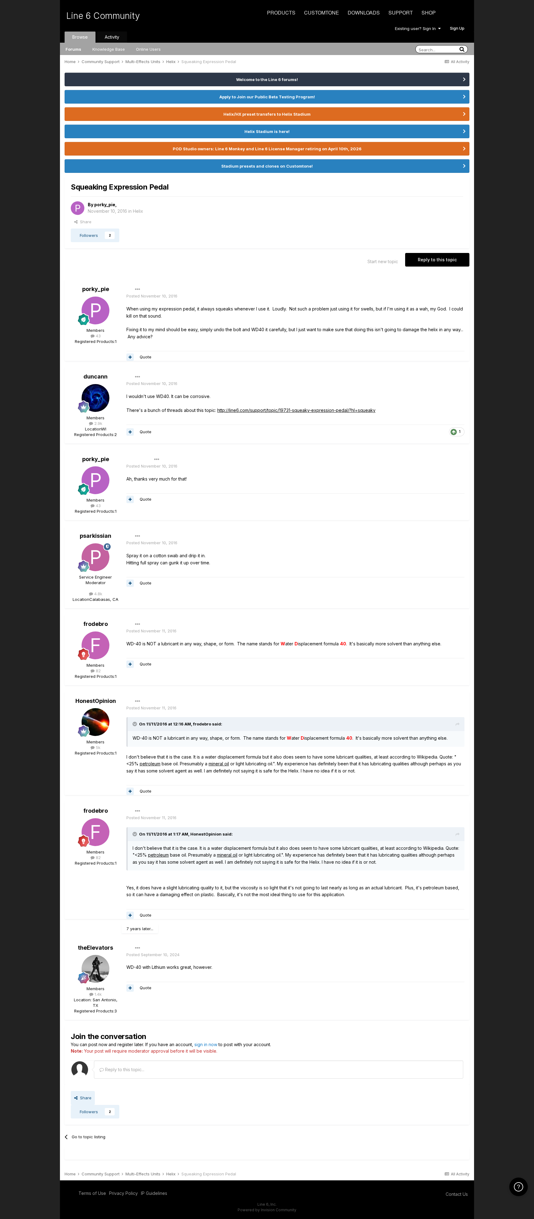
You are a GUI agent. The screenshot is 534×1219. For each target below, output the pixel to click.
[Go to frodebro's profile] (95, 645)
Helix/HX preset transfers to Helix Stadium (267, 114)
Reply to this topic (437, 259)
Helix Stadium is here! (267, 131)
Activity (112, 37)
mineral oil (219, 763)
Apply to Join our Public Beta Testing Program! (267, 96)
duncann (95, 376)
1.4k (97, 994)
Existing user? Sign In (416, 28)
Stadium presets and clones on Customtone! (267, 166)
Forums (73, 49)
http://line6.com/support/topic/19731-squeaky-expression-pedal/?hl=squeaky (296, 410)
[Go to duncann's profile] (95, 398)
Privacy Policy (123, 1193)
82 (98, 670)
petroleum (150, 763)
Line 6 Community (103, 16)
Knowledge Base (108, 49)
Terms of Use (92, 1193)
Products (281, 12)
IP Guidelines (154, 1193)
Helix (138, 211)
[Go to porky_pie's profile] (77, 208)
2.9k (97, 423)
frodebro (95, 624)
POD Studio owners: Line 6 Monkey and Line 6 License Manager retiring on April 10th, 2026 (267, 148)
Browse (80, 37)
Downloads (364, 12)
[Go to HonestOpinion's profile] (95, 722)
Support (400, 12)
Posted (151, 295)
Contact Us (457, 1194)
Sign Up (457, 28)
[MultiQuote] (130, 357)
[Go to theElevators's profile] (95, 969)
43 (98, 335)
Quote (145, 356)
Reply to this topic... (124, 1069)
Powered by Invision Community (267, 1210)
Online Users (148, 49)
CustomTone (321, 12)
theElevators (95, 947)
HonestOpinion (95, 701)
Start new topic (382, 261)
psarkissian (95, 536)
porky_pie (104, 204)
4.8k (97, 593)
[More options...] (137, 289)
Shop (429, 12)
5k (97, 747)
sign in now (205, 1044)
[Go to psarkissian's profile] (95, 557)
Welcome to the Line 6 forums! (267, 79)
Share (84, 221)
